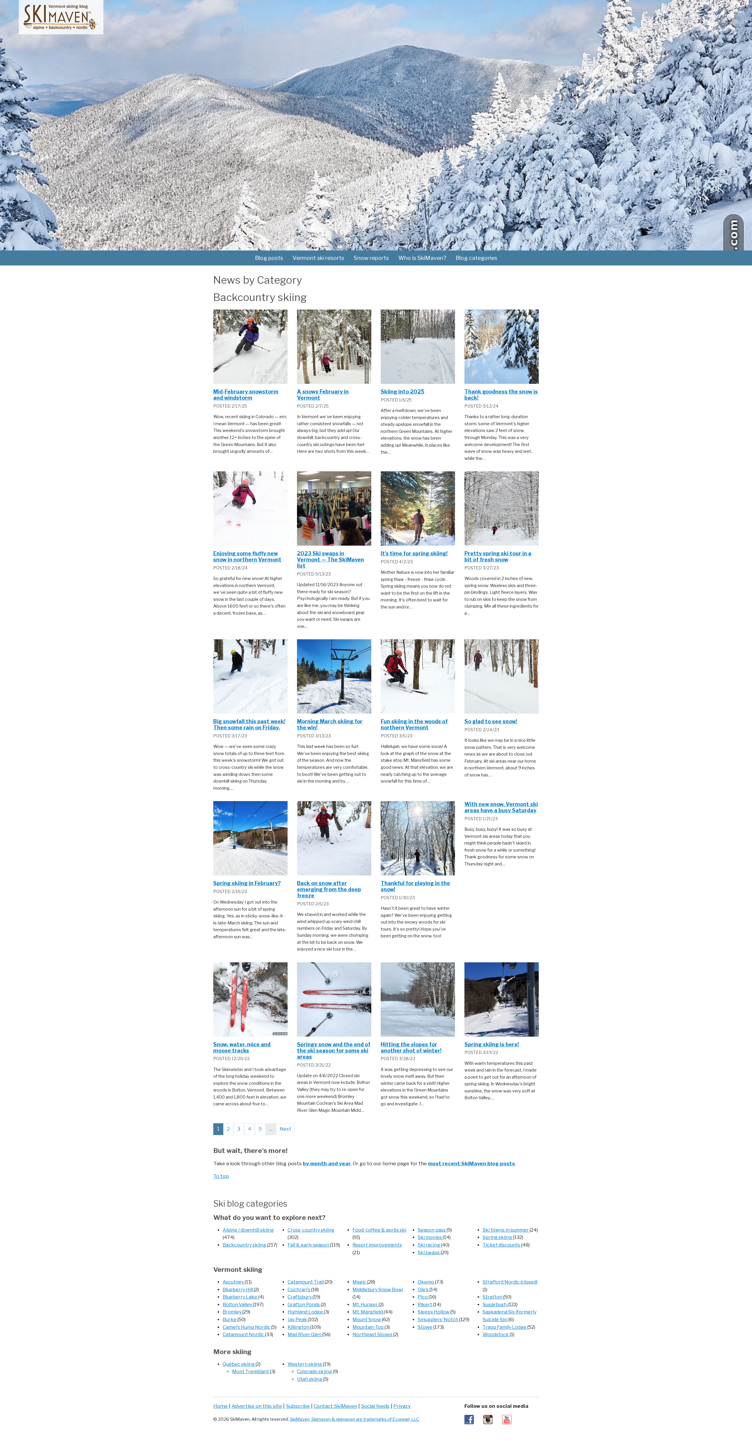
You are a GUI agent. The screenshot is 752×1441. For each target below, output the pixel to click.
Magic (359, 1282)
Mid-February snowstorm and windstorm (245, 395)
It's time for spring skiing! (414, 553)
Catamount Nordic (244, 1334)
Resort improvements (377, 1245)
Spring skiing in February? (247, 883)
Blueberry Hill (238, 1289)
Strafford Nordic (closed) (510, 1282)
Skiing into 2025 (402, 392)
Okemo (426, 1282)
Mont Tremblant (251, 1371)
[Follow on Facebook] (469, 1419)
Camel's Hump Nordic (247, 1327)
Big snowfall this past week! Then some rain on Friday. (249, 724)
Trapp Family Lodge (505, 1327)
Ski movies (430, 1237)
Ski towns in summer (506, 1230)
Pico (423, 1297)
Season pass (432, 1230)
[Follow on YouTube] (506, 1419)
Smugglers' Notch (438, 1319)
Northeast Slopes (372, 1334)
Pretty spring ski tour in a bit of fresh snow (497, 556)
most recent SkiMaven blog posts (471, 1163)
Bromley (232, 1312)
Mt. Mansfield (368, 1312)
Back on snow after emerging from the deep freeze (329, 889)
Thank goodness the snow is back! (501, 395)
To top (221, 1176)
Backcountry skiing (245, 1245)
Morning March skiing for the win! (329, 724)
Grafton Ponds (304, 1304)
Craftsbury (300, 1297)
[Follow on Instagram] (488, 1419)
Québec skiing (239, 1364)
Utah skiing (310, 1379)
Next (285, 1129)
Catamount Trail (306, 1282)
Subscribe (298, 1406)
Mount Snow (367, 1319)
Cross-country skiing (311, 1230)
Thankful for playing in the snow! (415, 886)
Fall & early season (309, 1245)
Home (220, 1406)
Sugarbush (495, 1304)
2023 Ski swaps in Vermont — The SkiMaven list (330, 559)
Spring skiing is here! (491, 1044)
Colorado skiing (315, 1371)
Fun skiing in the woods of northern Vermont (414, 724)
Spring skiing (498, 1237)
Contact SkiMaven (335, 1406)
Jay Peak (298, 1319)
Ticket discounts (502, 1245)
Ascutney (234, 1282)
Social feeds (375, 1406)
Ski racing (429, 1245)
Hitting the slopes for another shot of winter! (411, 1047)
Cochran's (299, 1289)
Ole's (423, 1289)
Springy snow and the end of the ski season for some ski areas (333, 1050)
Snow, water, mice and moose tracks (242, 1047)
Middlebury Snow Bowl (377, 1289)
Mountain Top (368, 1327)
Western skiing (305, 1364)
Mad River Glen (305, 1334)
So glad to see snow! (490, 721)
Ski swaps (429, 1252)
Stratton (493, 1297)
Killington (299, 1327)
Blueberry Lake (240, 1297)
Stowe (425, 1327)
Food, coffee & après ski (379, 1230)
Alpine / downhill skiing (248, 1230)
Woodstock (496, 1334)
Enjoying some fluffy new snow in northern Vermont (247, 556)
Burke (230, 1319)
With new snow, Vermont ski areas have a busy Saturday (501, 807)
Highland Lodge (306, 1312)
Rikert (425, 1304)
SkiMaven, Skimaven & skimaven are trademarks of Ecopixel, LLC (354, 1419)
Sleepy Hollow (434, 1312)
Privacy (402, 1406)
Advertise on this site (256, 1406)
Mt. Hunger (365, 1304)
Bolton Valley (238, 1304)
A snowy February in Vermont (323, 395)
